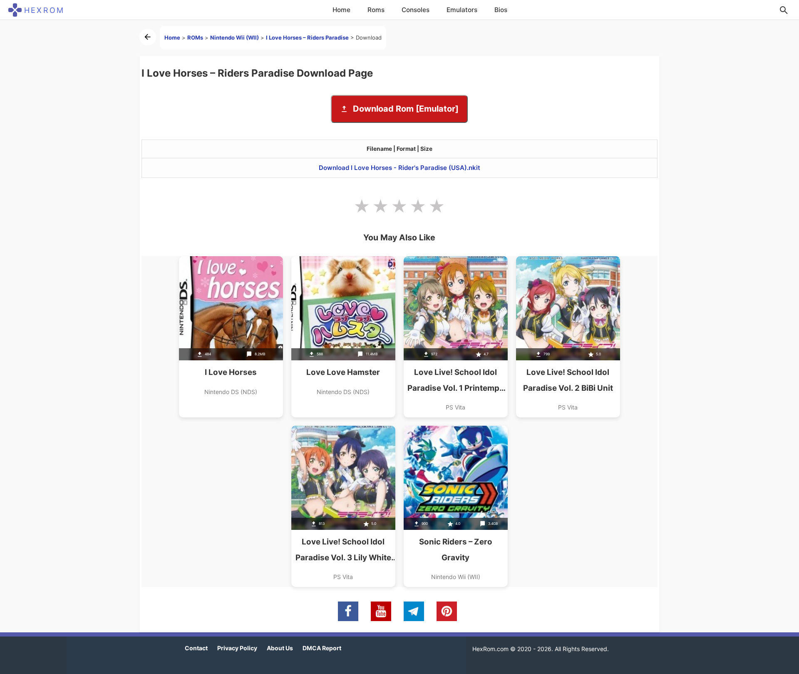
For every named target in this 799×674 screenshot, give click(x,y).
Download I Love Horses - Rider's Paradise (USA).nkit (399, 168)
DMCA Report (322, 648)
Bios (500, 10)
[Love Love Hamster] (343, 336)
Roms (376, 10)
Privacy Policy (237, 648)
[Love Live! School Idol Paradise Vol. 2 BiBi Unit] (568, 336)
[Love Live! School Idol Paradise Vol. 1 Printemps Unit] (456, 336)
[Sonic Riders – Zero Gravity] (456, 506)
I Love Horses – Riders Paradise (307, 37)
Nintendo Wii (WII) (234, 37)
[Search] (784, 10)
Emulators (462, 10)
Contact (196, 648)
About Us (280, 648)
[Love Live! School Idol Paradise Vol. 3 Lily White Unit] (343, 506)
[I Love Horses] (231, 336)
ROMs (195, 37)
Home (341, 10)
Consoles (415, 10)
